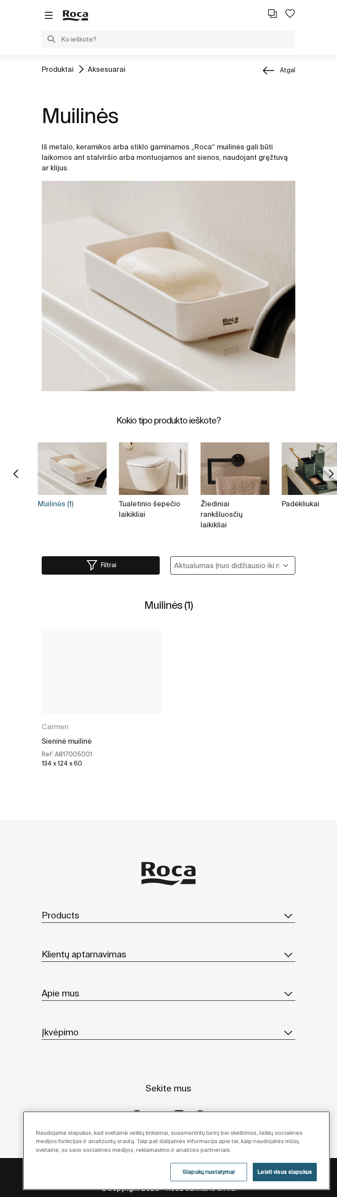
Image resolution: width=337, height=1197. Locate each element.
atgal (287, 70)
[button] (51, 40)
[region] (176, 1150)
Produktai (58, 69)
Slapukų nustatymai (209, 1172)
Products (60, 915)
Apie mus (60, 993)
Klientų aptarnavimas (84, 954)
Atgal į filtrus (317, 1117)
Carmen (55, 727)
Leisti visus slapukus (285, 1172)
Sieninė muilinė (67, 741)
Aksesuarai (106, 69)
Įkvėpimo (60, 1032)
